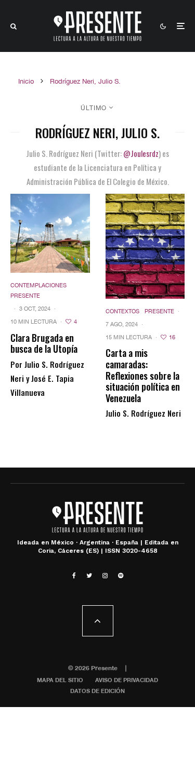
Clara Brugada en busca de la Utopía (43, 343)
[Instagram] (105, 575)
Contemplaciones (38, 285)
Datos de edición (97, 690)
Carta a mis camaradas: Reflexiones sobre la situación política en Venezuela (143, 376)
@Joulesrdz (141, 153)
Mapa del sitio (60, 679)
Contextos (122, 311)
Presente (25, 295)
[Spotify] (120, 575)
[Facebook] (74, 575)
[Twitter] (89, 575)
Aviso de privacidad (126, 679)
